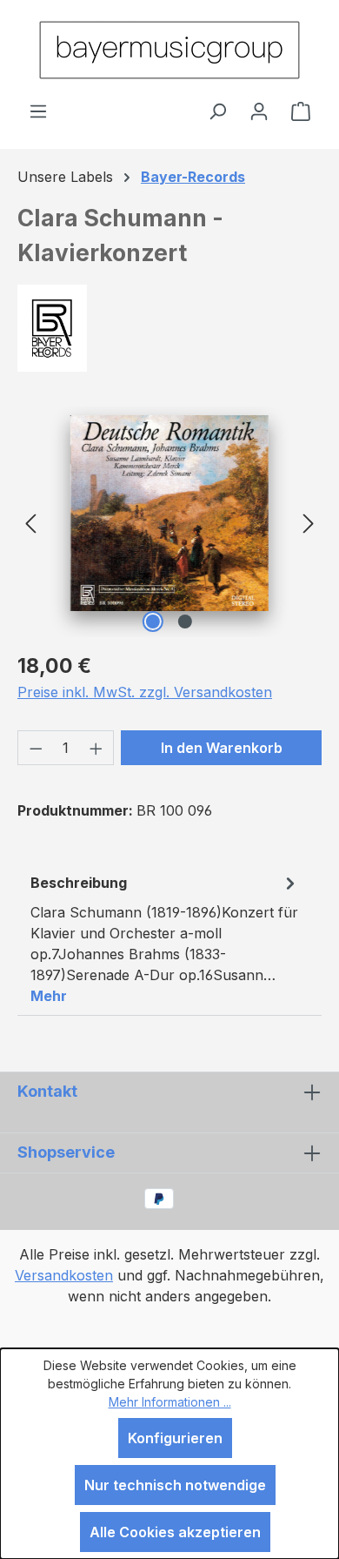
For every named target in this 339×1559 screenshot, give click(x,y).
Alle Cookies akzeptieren (175, 1532)
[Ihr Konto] (259, 110)
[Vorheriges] (30, 522)
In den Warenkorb (221, 747)
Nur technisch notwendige (175, 1485)
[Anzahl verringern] (35, 747)
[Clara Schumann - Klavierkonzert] (169, 513)
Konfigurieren (175, 1438)
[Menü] (38, 110)
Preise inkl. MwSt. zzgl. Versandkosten (144, 692)
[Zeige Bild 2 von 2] (185, 621)
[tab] (165, 938)
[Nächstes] (309, 522)
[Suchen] (217, 110)
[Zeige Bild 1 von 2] (153, 621)
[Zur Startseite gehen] (169, 50)
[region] (169, 522)
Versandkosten (64, 1275)
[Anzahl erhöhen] (96, 747)
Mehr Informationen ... (170, 1401)
